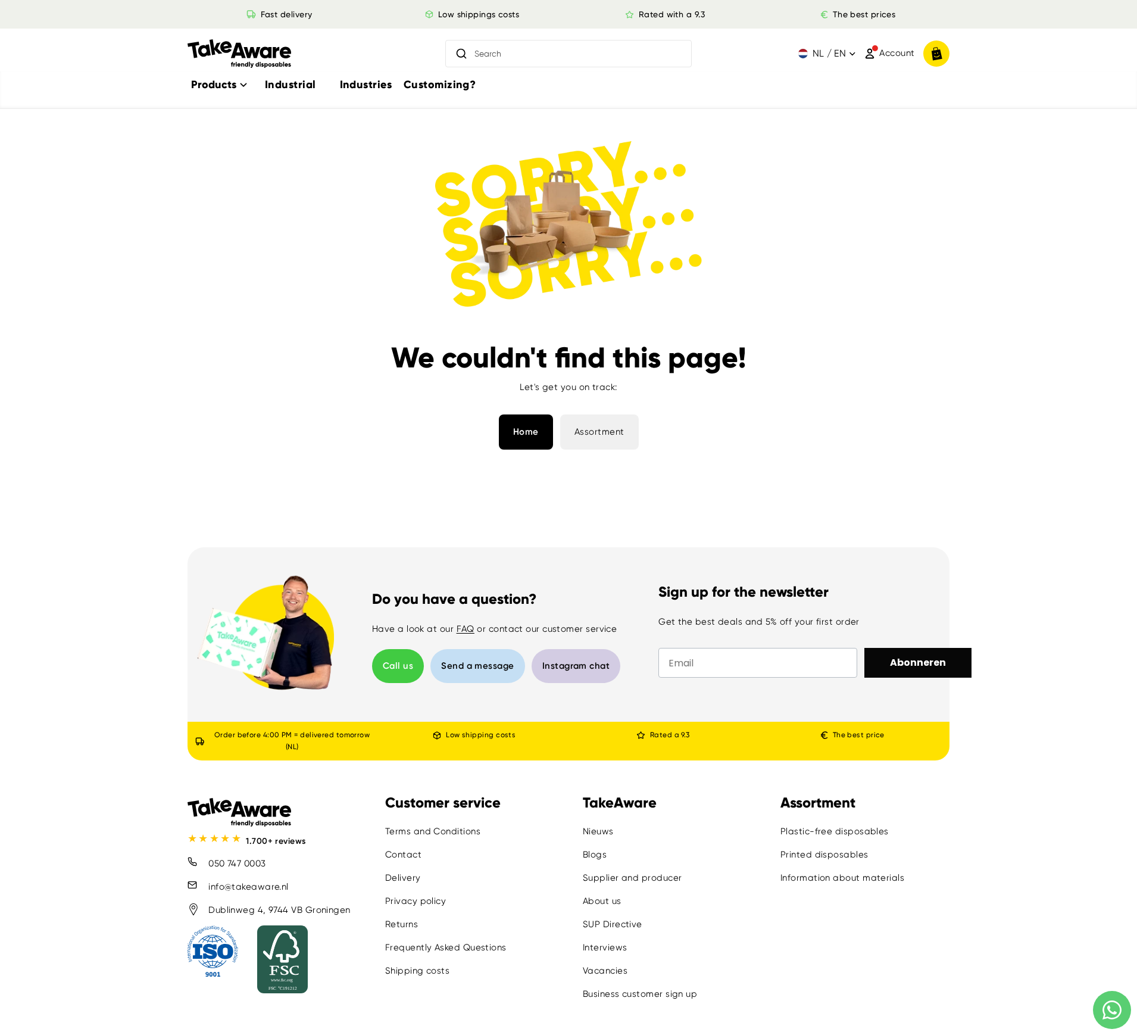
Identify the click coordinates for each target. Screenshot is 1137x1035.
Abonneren (918, 662)
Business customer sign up (640, 994)
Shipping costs (417, 970)
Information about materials (842, 877)
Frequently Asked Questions (446, 947)
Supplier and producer (632, 877)
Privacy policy (415, 901)
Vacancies (605, 970)
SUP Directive (612, 924)
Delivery (403, 877)
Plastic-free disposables (834, 831)
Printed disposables (824, 854)
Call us (398, 665)
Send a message (477, 665)
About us (602, 901)
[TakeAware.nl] (239, 54)
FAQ (465, 629)
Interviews (605, 947)
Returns (401, 924)
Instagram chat (576, 665)
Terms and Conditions (432, 831)
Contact (403, 854)
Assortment (599, 431)
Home (526, 431)
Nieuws (598, 831)
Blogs (595, 854)
